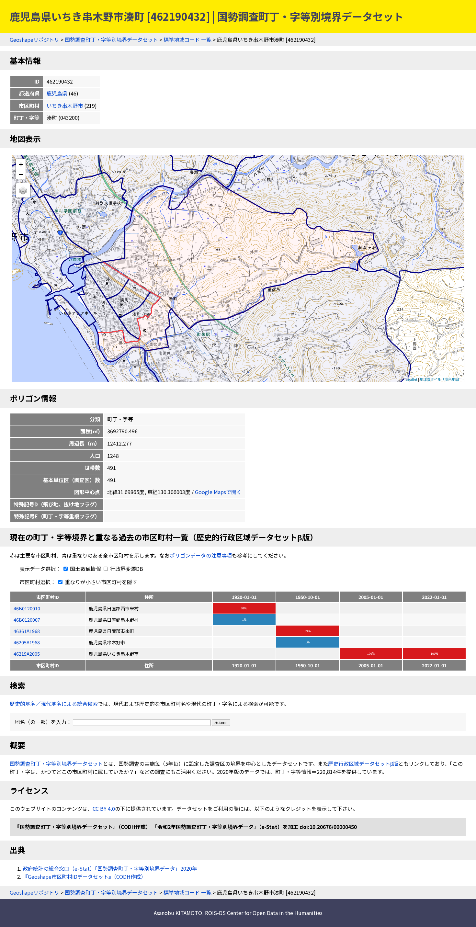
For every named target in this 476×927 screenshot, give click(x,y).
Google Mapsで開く (218, 492)
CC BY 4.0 (104, 808)
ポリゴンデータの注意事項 (201, 555)
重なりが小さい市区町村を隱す (100, 582)
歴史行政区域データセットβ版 (363, 763)
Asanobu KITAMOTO (178, 913)
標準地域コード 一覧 (187, 39)
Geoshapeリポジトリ (34, 39)
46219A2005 (27, 653)
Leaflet (411, 379)
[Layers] (23, 190)
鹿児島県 (57, 93)
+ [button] (21, 164)
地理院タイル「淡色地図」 (441, 379)
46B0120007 (27, 619)
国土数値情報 (85, 568)
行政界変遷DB (126, 568)
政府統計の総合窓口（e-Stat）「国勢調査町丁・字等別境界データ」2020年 (110, 868)
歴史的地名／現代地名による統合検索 (54, 703)
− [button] (21, 174)
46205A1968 (27, 642)
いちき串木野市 (65, 105)
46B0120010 (27, 608)
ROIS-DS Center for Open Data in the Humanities (264, 913)
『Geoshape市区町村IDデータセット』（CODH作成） (84, 876)
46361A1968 (27, 630)
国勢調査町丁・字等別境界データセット (111, 39)
